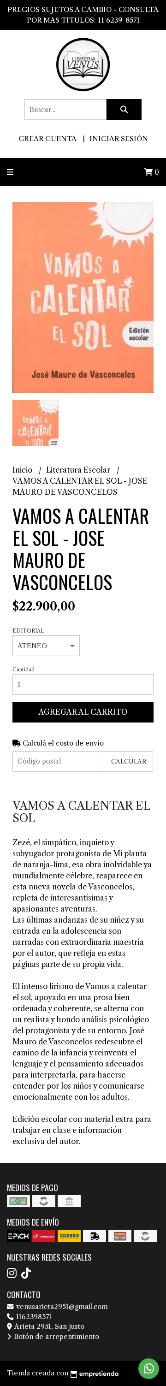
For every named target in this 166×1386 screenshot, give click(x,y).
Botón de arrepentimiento (55, 1337)
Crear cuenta (47, 138)
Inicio (23, 469)
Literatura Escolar (79, 469)
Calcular (129, 761)
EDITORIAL (28, 631)
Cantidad (23, 669)
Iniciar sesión (118, 138)
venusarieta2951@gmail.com (61, 1307)
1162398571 (33, 1317)
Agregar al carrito (83, 712)
